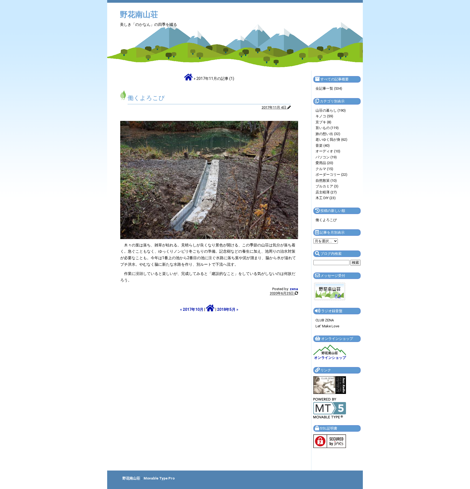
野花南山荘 (139, 14)
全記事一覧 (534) (329, 88)
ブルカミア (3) (327, 186)
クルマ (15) (324, 169)
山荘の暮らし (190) (331, 110)
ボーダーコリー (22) (331, 175)
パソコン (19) (326, 157)
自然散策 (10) (326, 180)
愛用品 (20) (324, 163)
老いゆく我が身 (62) (331, 139)
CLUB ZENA (325, 320)
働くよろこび (146, 98)
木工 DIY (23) (326, 198)
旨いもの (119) (327, 128)
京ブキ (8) (323, 122)
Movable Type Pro (159, 478)
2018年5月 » (227, 309)
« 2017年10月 (191, 309)
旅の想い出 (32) (328, 134)
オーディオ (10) (328, 151)
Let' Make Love (327, 326)
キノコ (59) (324, 116)
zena (294, 289)
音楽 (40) (323, 145)
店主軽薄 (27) (326, 192)
